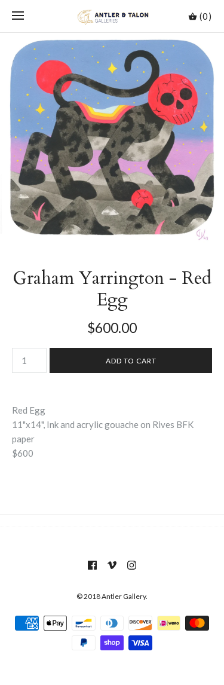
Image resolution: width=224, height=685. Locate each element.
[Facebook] (92, 565)
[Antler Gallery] (112, 16)
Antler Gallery (124, 596)
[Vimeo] (112, 565)
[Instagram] (131, 565)
